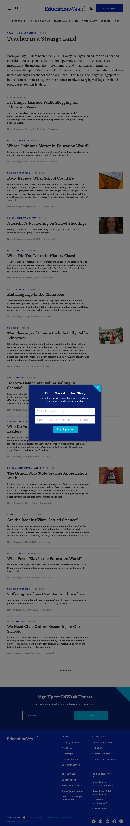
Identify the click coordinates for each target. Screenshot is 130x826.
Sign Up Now (65, 429)
